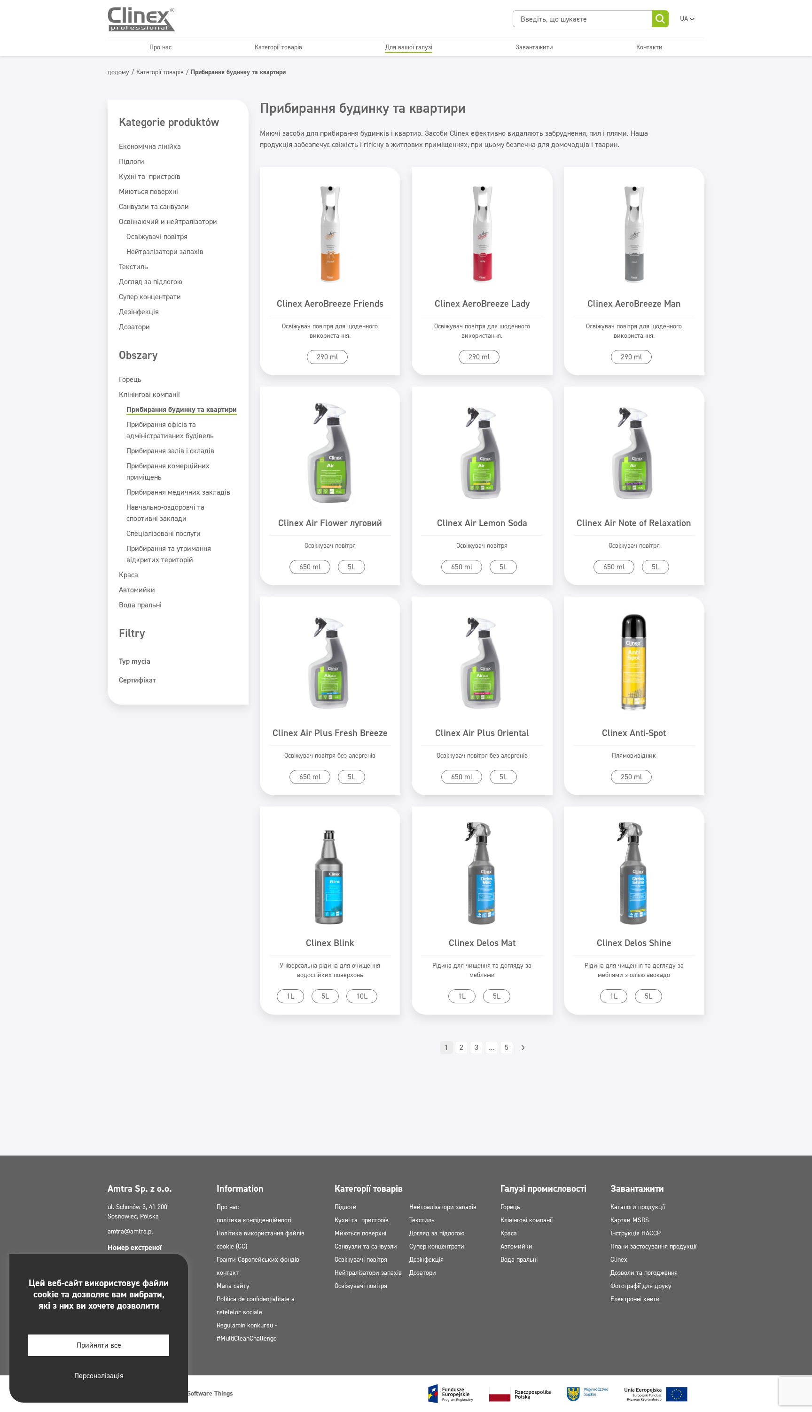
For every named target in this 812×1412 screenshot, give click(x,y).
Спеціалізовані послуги (163, 533)
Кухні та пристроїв (149, 176)
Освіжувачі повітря (156, 236)
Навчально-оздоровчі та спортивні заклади (165, 512)
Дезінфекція (139, 312)
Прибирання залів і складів (170, 451)
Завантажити (534, 47)
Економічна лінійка (150, 146)
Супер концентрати (150, 297)
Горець (130, 379)
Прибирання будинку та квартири (181, 409)
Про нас (160, 47)
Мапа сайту (233, 1285)
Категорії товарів (278, 47)
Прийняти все (99, 1345)
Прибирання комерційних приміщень (168, 471)
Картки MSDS (629, 1220)
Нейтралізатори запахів (164, 251)
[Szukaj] (660, 18)
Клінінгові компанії (149, 394)
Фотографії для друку (640, 1285)
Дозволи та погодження (644, 1272)
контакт (228, 1272)
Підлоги (131, 161)
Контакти (649, 47)
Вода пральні (140, 605)
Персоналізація (99, 1376)
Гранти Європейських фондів (258, 1259)
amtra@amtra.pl (130, 1231)
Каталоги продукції (637, 1207)
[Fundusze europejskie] (557, 1393)
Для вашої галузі (408, 47)
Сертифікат (137, 680)
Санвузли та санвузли (154, 206)
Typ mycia (134, 661)
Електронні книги (635, 1299)
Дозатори (134, 327)
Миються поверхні (148, 191)
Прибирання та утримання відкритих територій (168, 554)
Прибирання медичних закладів (178, 492)
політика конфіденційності (254, 1220)
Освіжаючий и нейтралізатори (168, 221)
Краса (128, 575)
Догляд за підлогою (150, 282)
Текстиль (133, 267)
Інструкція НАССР (635, 1233)
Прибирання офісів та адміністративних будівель (170, 430)
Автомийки (137, 590)
